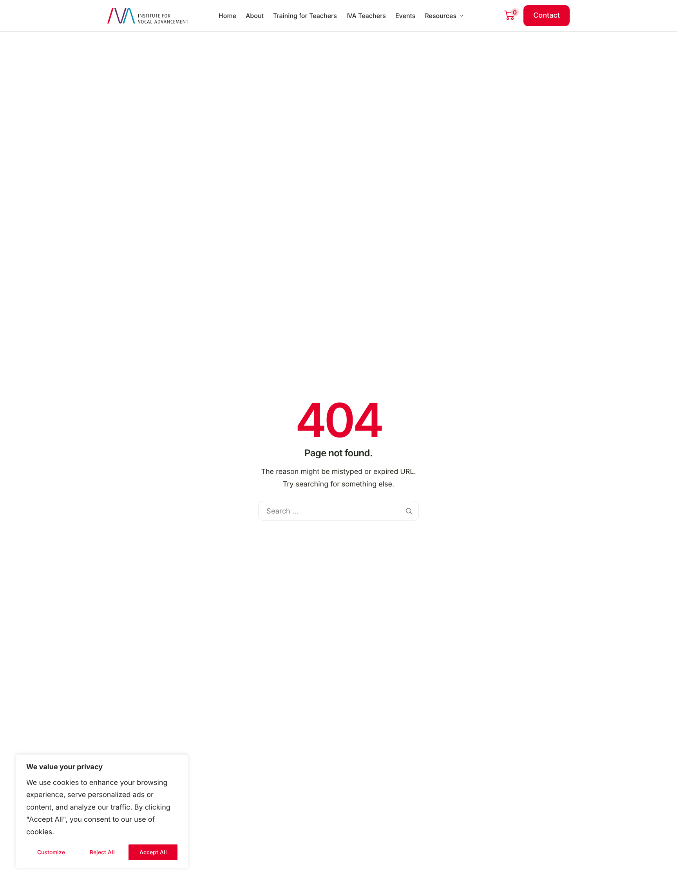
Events (405, 16)
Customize (51, 852)
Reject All (102, 852)
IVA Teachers (366, 16)
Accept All (153, 852)
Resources (440, 16)
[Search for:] (338, 511)
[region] (102, 811)
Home (227, 16)
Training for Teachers (305, 16)
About (255, 16)
